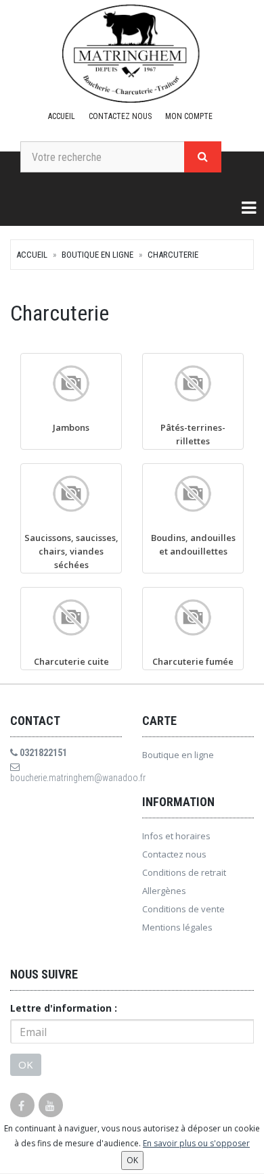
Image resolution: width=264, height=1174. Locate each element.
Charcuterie (173, 255)
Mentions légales (177, 927)
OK (25, 1064)
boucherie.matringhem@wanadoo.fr (66, 777)
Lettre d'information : (63, 1008)
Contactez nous (120, 116)
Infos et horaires (176, 836)
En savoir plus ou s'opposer (196, 1143)
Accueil (61, 116)
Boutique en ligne (97, 255)
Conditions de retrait (184, 872)
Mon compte (189, 116)
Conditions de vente (183, 909)
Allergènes (164, 891)
